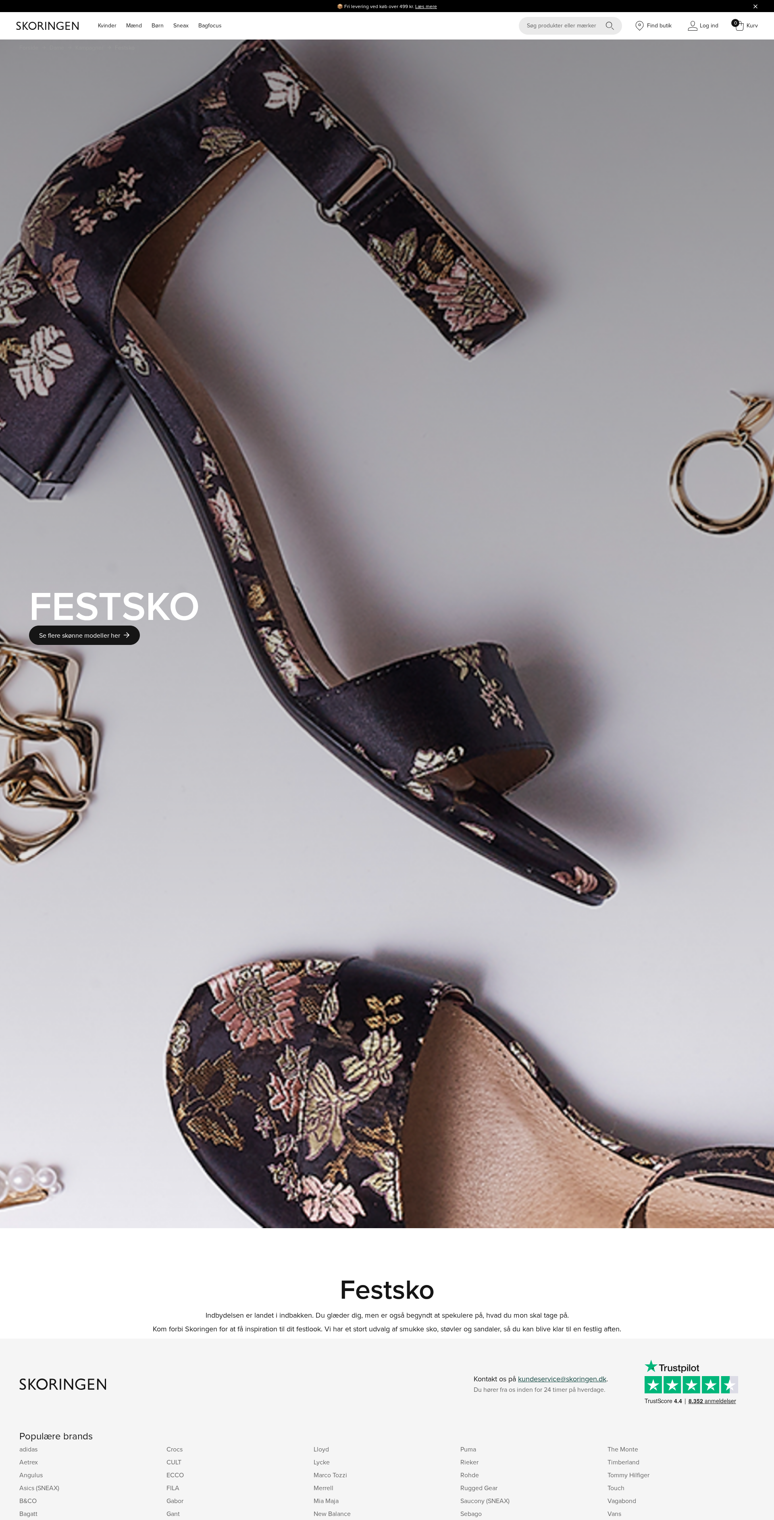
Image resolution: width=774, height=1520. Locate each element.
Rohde (469, 1475)
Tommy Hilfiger (628, 1475)
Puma (468, 1449)
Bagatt (28, 1514)
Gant (173, 1514)
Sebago (471, 1514)
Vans (614, 1514)
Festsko (125, 48)
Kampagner (89, 48)
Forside (28, 48)
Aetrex (28, 1462)
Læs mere (426, 6)
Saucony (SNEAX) (485, 1501)
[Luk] (755, 6)
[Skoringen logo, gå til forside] (47, 26)
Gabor (174, 1501)
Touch (616, 1488)
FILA (172, 1488)
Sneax (181, 25)
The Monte (623, 1449)
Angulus (31, 1475)
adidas (28, 1449)
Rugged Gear (478, 1488)
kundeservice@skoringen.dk (562, 1379)
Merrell (323, 1488)
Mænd (134, 25)
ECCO (175, 1475)
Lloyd (321, 1449)
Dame (57, 48)
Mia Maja (326, 1501)
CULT (173, 1462)
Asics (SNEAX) (39, 1488)
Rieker (469, 1462)
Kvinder (107, 25)
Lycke (322, 1462)
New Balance (332, 1514)
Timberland (623, 1462)
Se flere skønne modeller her (79, 635)
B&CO (28, 1501)
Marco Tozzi (330, 1475)
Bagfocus (210, 25)
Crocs (174, 1449)
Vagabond (622, 1501)
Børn (158, 25)
